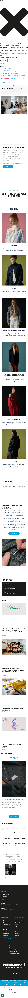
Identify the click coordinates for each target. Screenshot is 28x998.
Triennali (14, 246)
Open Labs (11, 947)
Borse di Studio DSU (19, 930)
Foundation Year (6, 931)
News (4, 600)
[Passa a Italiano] (17, 86)
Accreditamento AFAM (20, 920)
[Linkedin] (19, 973)
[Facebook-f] (8, 973)
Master (14, 288)
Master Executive (6, 922)
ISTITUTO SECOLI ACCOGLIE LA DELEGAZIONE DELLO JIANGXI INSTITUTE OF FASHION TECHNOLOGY (13, 670)
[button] (14, 22)
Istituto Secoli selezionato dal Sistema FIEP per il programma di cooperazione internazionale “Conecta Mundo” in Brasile (13, 630)
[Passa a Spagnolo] (22, 86)
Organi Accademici (19, 926)
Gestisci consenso (5, 987)
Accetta (3, 75)
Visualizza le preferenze (19, 75)
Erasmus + (17, 935)
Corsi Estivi (5, 937)
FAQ (16, 937)
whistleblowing (8, 984)
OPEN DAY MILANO (11, 593)
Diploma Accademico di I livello (20, 923)
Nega (9, 75)
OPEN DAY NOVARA (11, 588)
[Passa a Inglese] (19, 86)
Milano (3, 903)
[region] (14, 144)
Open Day (11, 944)
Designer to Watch (13, 951)
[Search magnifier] (15, 93)
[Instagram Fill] (11, 973)
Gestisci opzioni (7, 68)
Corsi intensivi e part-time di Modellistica (7, 925)
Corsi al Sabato (6, 933)
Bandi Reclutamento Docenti (19, 932)
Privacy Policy (6, 82)
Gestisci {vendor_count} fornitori (11, 71)
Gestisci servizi (6, 70)
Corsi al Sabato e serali (14, 419)
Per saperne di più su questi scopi (11, 73)
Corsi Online (14, 462)
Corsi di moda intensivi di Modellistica (14, 331)
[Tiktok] (14, 973)
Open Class (11, 945)
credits (14, 984)
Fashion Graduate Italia (14, 953)
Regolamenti (18, 928)
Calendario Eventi (13, 942)
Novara (3, 908)
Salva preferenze (5, 78)
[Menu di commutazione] (21, 88)
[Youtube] (16, 973)
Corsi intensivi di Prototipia (6, 928)
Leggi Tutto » (4, 635)
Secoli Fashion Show (13, 949)
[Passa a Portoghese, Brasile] (24, 86)
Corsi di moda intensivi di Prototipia (14, 375)
